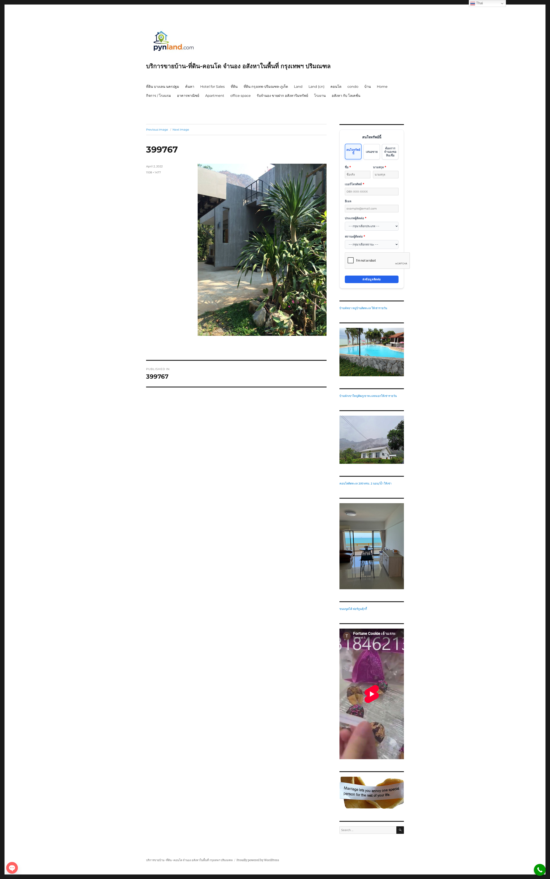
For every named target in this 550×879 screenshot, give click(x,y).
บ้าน (367, 87)
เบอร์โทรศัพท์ (354, 184)
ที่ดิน (234, 87)
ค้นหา (189, 87)
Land (298, 87)
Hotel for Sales (212, 87)
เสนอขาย (372, 152)
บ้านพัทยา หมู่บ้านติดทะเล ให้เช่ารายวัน (363, 308)
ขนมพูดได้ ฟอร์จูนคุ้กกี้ (353, 609)
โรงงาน (320, 96)
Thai (479, 3)
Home (382, 87)
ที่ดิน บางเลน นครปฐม (162, 87)
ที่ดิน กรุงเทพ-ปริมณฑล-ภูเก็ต (266, 87)
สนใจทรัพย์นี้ (353, 151)
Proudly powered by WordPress (258, 860)
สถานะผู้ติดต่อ (355, 236)
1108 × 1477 (153, 172)
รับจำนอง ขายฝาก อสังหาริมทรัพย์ (282, 96)
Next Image (181, 129)
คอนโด (335, 87)
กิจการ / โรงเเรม (158, 96)
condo (352, 87)
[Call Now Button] (540, 870)
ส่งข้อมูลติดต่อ (371, 279)
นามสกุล (379, 167)
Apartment (214, 96)
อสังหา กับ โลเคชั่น (346, 96)
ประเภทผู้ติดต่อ (355, 218)
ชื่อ (348, 167)
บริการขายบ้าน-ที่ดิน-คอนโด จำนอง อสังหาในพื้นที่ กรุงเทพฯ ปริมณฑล (238, 66)
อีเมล (348, 201)
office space (240, 96)
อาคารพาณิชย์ (188, 96)
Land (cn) (316, 87)
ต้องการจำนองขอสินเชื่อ (390, 151)
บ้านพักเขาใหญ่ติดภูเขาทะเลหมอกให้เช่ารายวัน (368, 396)
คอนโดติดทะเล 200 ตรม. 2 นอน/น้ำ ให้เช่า (365, 483)
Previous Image (157, 129)
